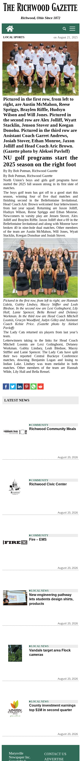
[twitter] (13, 386)
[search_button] (64, 28)
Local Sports (13, 37)
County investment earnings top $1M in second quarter (52, 708)
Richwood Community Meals (52, 429)
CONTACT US (55, 754)
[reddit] (40, 386)
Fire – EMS (38, 539)
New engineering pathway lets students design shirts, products (51, 599)
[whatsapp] (33, 386)
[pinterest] (27, 386)
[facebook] (6, 386)
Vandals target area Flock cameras (50, 652)
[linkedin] (20, 386)
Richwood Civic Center (48, 484)
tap (72, 28)
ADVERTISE (54, 759)
